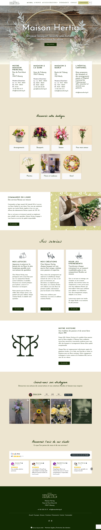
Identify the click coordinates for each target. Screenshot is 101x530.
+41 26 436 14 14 (59, 89)
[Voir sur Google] (12, 463)
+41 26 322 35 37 (17, 88)
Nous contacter (50, 44)
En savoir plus (13, 224)
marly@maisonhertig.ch (61, 91)
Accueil (30, 2)
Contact (74, 2)
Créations (48, 515)
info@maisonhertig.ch (18, 90)
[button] (9, 469)
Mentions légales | (50, 527)
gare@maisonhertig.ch (40, 89)
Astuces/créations (49, 2)
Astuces (42, 515)
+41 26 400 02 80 (39, 87)
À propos (37, 2)
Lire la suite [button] (35, 474)
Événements (64, 2)
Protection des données (63, 527)
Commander (83, 2)
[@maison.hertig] (30, 394)
